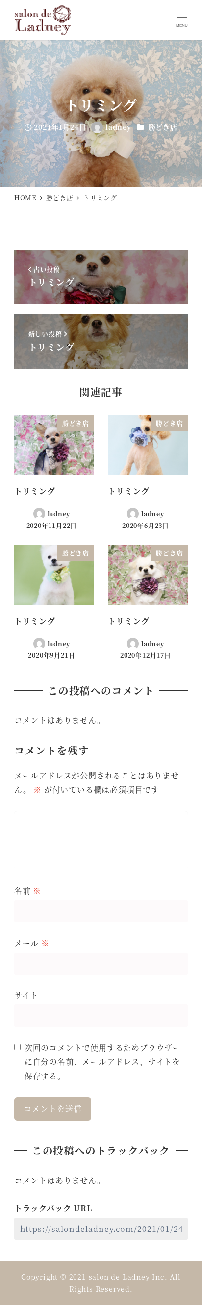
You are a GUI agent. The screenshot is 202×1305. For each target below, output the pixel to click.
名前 (27, 890)
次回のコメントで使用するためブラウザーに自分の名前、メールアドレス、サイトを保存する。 (103, 1061)
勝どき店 (163, 127)
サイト (26, 995)
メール (32, 943)
